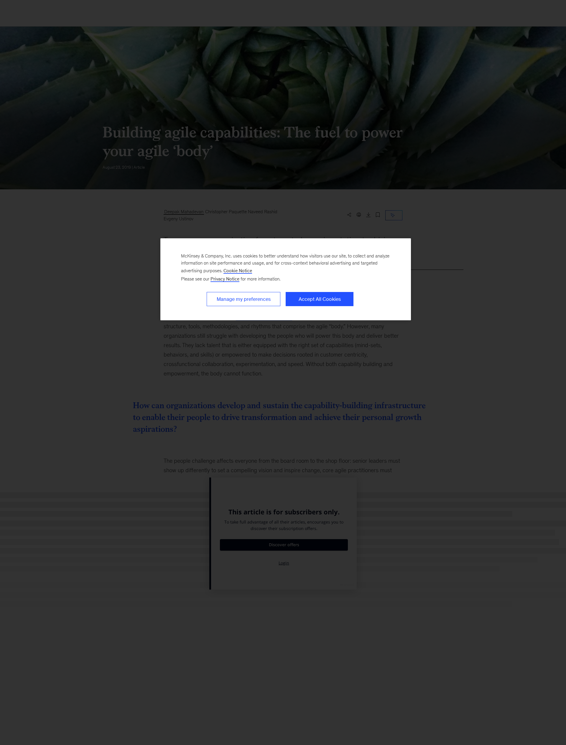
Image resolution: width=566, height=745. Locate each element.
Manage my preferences (244, 299)
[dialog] (285, 279)
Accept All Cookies (320, 299)
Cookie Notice (237, 270)
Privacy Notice (224, 278)
